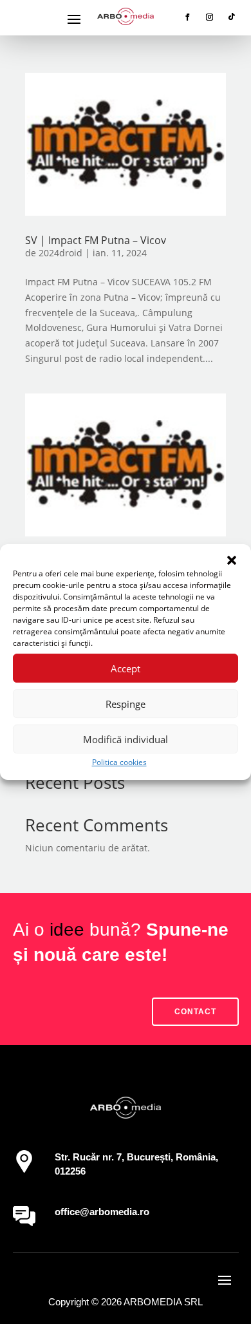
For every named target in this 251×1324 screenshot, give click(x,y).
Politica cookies (119, 762)
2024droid (60, 253)
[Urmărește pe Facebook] (188, 17)
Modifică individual (125, 739)
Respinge (125, 703)
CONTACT (195, 1011)
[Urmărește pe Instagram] (210, 17)
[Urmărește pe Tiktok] (232, 17)
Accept (125, 668)
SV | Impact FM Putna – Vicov (95, 240)
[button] (231, 560)
